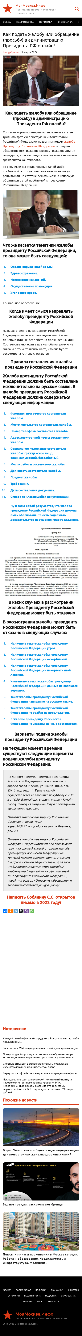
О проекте (53, 1301)
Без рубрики (10, 52)
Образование (68, 1295)
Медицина (50, 1295)
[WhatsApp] (32, 911)
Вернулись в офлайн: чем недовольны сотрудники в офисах (40, 1073)
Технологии (13, 1295)
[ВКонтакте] (5, 911)
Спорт (40, 1301)
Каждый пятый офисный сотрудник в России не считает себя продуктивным (41, 1040)
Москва (7, 1289)
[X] (21, 911)
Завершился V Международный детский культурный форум (40, 1048)
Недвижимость (32, 1295)
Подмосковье (25, 21)
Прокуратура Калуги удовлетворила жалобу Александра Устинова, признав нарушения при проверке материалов (38, 1056)
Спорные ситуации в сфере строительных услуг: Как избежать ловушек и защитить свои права (35, 1065)
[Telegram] (16, 911)
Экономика (65, 21)
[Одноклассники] (10, 911)
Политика (45, 21)
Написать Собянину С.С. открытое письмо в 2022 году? (41, 899)
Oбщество (73, 1289)
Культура (28, 1301)
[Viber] (26, 911)
